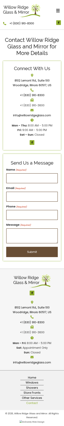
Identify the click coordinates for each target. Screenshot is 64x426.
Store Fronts (32, 393)
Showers (32, 388)
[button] (58, 22)
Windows (32, 382)
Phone (16, 206)
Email (16, 188)
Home (32, 377)
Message (18, 225)
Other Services (32, 398)
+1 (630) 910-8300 (21, 23)
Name (16, 170)
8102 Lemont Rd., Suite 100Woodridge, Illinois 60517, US (32, 309)
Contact (32, 403)
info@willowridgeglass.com (32, 115)
